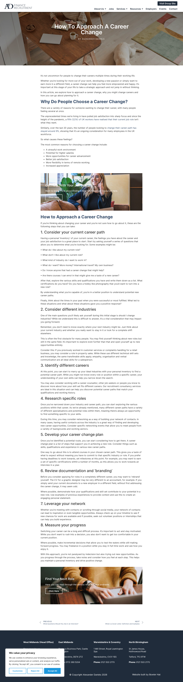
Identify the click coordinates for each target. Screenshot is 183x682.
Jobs (111, 8)
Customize (18, 671)
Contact (173, 8)
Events (162, 8)
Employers (151, 8)
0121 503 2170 (104, 662)
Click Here (54, 197)
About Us (99, 8)
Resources (135, 8)
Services (121, 8)
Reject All (35, 671)
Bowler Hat (154, 674)
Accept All (52, 671)
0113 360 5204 (69, 662)
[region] (34, 663)
